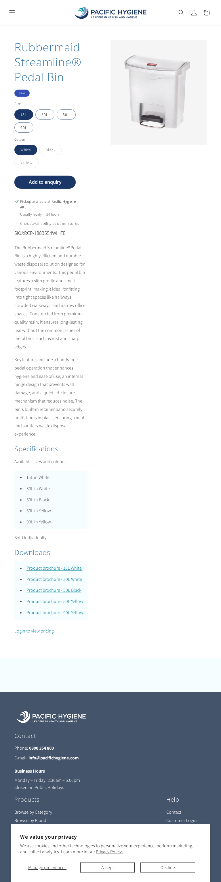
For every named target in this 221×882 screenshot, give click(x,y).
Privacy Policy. (109, 852)
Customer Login (181, 820)
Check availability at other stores (49, 223)
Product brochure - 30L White (54, 579)
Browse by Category (33, 812)
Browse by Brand (30, 820)
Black (53, 151)
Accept (107, 867)
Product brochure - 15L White (54, 568)
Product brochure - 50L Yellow (54, 601)
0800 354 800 (41, 748)
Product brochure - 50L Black (53, 590)
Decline (168, 867)
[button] (12, 12)
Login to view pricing (34, 631)
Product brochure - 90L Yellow (54, 613)
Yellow (29, 164)
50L (66, 114)
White (25, 149)
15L (23, 114)
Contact (173, 812)
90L (23, 127)
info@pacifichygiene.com (53, 758)
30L (44, 114)
